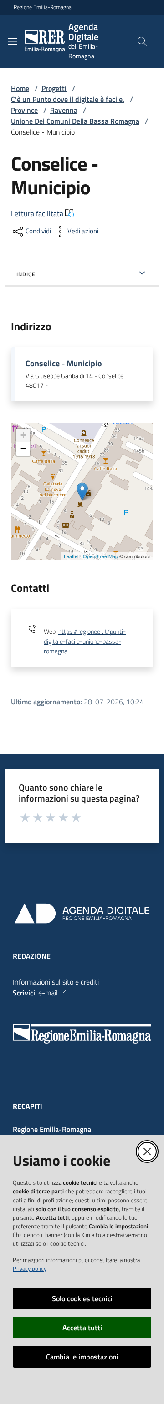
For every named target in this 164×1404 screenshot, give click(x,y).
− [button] (23, 449)
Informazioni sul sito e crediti (56, 981)
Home (20, 88)
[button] (142, 41)
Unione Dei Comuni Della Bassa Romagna (75, 121)
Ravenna (63, 110)
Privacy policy (29, 1268)
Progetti (54, 88)
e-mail (48, 992)
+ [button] (23, 435)
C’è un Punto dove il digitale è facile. (67, 99)
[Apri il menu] (12, 41)
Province (24, 110)
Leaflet (71, 556)
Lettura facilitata (37, 213)
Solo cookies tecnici (82, 1298)
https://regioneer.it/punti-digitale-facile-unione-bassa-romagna (85, 641)
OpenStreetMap (100, 556)
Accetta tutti (82, 1327)
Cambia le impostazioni (82, 1356)
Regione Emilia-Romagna (43, 7)
